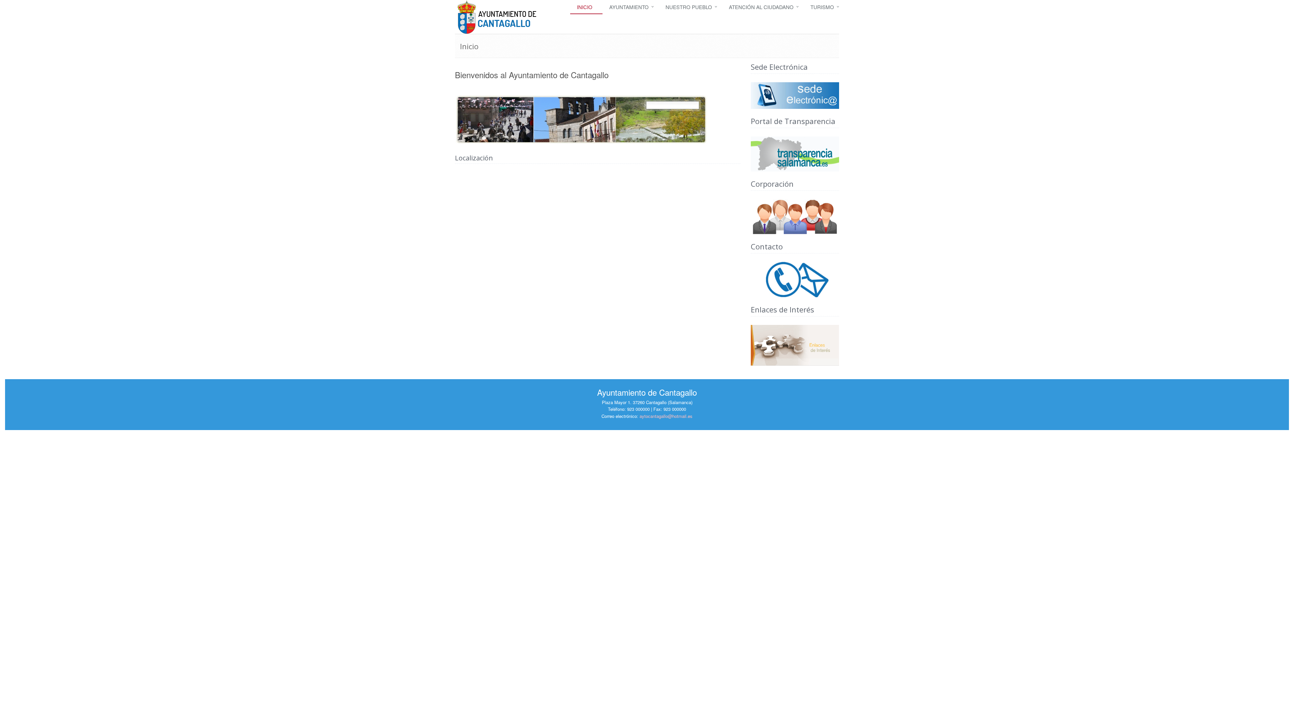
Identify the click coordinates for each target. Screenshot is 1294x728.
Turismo (822, 6)
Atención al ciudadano (761, 6)
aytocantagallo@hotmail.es (666, 416)
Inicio (584, 6)
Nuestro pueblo (689, 6)
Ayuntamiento (629, 6)
